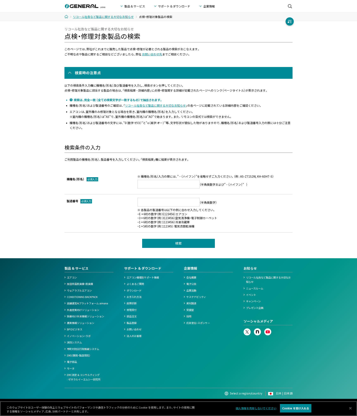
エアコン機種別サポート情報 (143, 277)
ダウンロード (134, 290)
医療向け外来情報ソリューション (85, 316)
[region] (178, 408)
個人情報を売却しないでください (256, 408)
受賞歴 (190, 310)
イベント (251, 295)
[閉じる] (350, 408)
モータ (70, 368)
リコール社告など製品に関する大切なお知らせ (155, 105)
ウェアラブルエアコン (79, 290)
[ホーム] (67, 16)
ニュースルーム (254, 288)
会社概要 (191, 277)
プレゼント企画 (254, 308)
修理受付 (132, 310)
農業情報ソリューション (80, 323)
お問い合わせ (134, 329)
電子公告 (191, 284)
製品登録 (132, 323)
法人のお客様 (134, 336)
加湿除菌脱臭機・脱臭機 (80, 284)
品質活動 (191, 290)
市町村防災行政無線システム (83, 349)
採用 (188, 316)
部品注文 (132, 316)
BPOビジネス (74, 329)
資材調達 (191, 303)
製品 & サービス (76, 268)
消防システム (74, 342)
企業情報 (190, 268)
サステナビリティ (196, 297)
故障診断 (132, 303)
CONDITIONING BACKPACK (82, 297)
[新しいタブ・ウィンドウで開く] (247, 330)
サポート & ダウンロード (142, 268)
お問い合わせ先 (152, 54)
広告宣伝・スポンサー (198, 323)
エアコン (72, 277)
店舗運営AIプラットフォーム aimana (87, 303)
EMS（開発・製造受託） (78, 355)
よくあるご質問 (135, 284)
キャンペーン (253, 301)
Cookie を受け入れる (295, 408)
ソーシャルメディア (258, 321)
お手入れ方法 (134, 297)
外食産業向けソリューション (83, 310)
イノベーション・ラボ (78, 336)
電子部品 (72, 362)
